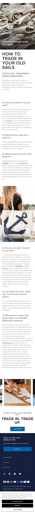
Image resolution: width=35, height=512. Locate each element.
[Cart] (26, 8)
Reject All (17, 505)
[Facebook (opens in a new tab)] (4, 474)
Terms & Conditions (15, 486)
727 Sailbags (23, 163)
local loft (8, 121)
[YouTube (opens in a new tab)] (20, 474)
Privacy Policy (19, 489)
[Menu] (30, 7)
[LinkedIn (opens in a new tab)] (15, 474)
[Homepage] (5, 8)
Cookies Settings (17, 509)
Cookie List (6, 486)
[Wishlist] (23, 8)
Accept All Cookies (17, 501)
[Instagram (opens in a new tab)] (9, 474)
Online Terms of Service (9, 489)
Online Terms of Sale (25, 486)
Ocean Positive (7, 343)
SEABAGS (5, 163)
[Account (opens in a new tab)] (19, 8)
